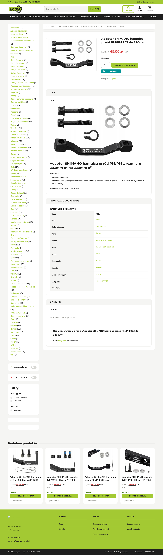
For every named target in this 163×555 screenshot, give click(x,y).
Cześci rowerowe (89, 17)
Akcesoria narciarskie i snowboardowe (29, 17)
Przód (98, 254)
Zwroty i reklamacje (100, 534)
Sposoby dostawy (134, 524)
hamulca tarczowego (104, 240)
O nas (61, 524)
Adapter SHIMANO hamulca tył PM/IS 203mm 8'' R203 (25, 478)
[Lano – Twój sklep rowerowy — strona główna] (15, 9)
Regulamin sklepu (100, 524)
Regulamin (108, 552)
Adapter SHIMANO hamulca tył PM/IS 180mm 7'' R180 (62, 478)
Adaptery (75, 26)
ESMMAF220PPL (102, 226)
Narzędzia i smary (111, 17)
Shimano (99, 233)
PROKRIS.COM (150, 552)
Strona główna (50, 26)
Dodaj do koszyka (125, 65)
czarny (98, 274)
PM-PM (98, 261)
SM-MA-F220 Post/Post (105, 247)
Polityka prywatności (101, 529)
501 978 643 (36, 2)
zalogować (62, 341)
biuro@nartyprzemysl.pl (147, 2)
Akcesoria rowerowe (64, 17)
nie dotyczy (100, 267)
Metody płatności (133, 529)
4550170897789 (102, 281)
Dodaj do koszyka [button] (25, 496)
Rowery (153, 17)
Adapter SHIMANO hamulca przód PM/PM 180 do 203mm (100, 479)
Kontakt (62, 529)
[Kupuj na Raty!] (126, 71)
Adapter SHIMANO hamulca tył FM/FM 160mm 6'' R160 (137, 478)
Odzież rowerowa (135, 17)
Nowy (98, 220)
